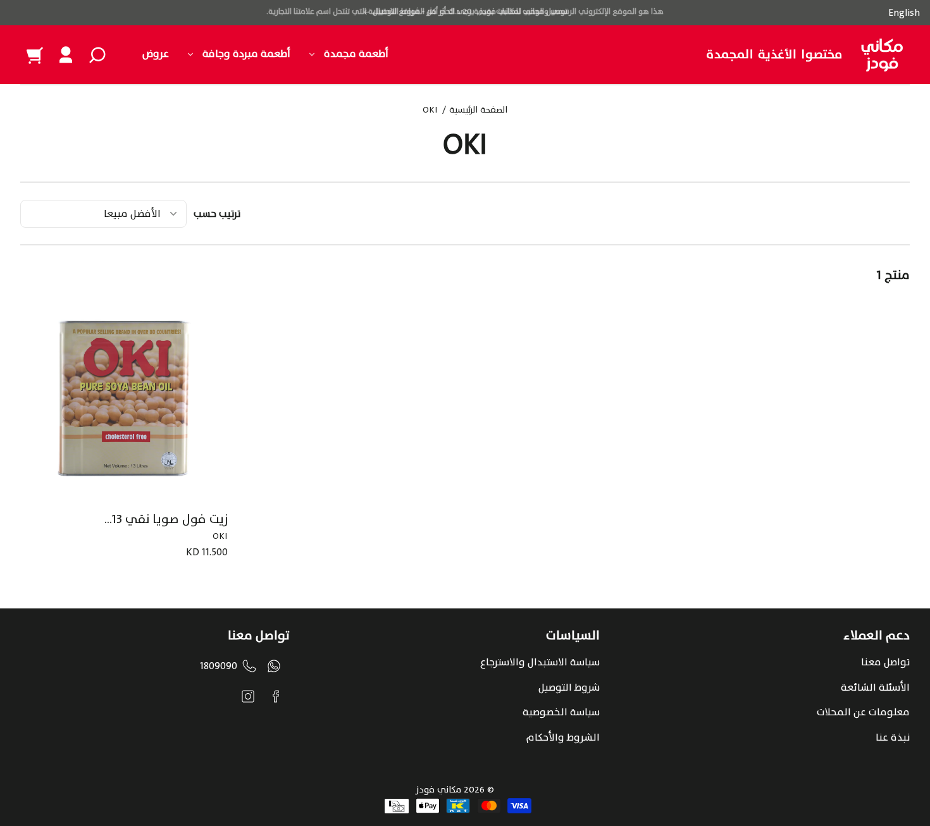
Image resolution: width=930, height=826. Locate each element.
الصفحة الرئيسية (478, 111)
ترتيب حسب (217, 213)
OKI (430, 111)
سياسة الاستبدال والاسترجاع (540, 662)
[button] (97, 55)
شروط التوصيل (569, 687)
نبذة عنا (893, 737)
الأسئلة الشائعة (875, 687)
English (904, 12)
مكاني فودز (438, 790)
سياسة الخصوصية (561, 712)
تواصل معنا (885, 662)
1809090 (218, 666)
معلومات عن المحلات (863, 712)
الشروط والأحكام (563, 737)
